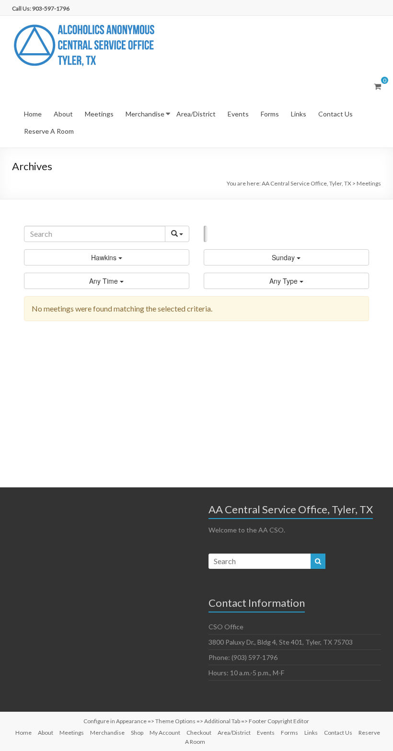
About (63, 114)
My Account (165, 732)
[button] (106, 257)
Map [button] (206, 234)
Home (33, 114)
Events (238, 114)
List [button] (204, 234)
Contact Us (335, 114)
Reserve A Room (49, 131)
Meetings (99, 114)
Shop (137, 732)
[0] (377, 86)
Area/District (196, 114)
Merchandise (145, 114)
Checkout (198, 732)
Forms (270, 114)
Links (298, 114)
